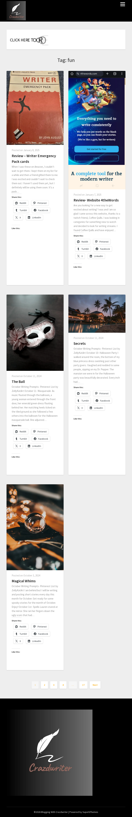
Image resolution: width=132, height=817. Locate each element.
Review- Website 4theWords (96, 200)
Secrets (80, 343)
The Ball (18, 381)
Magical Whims (24, 580)
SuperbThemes (90, 812)
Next (95, 684)
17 (83, 684)
